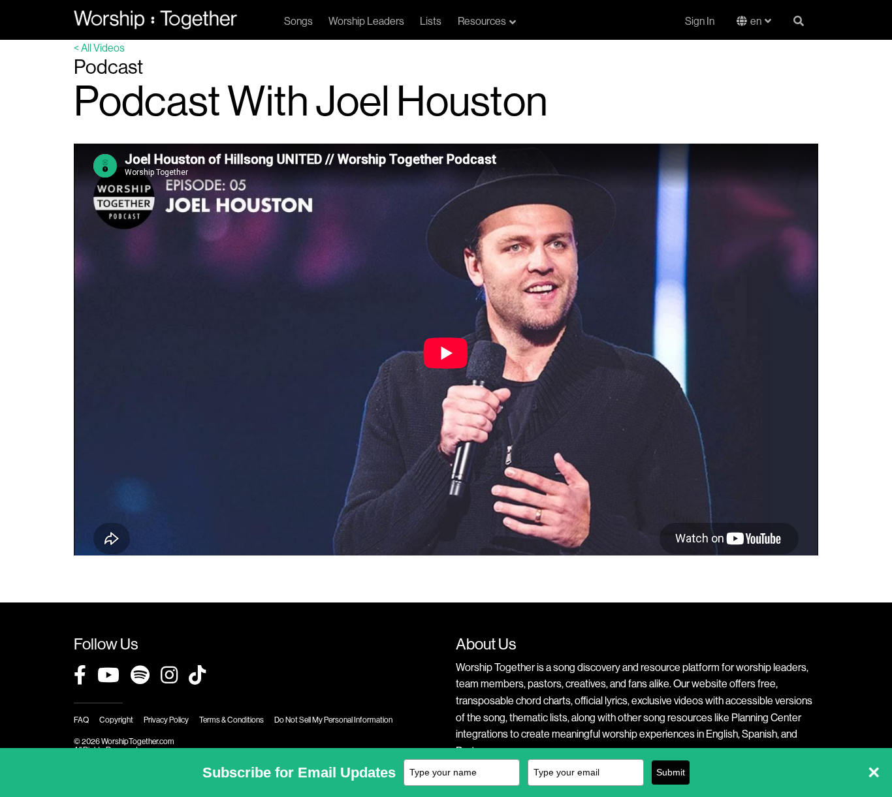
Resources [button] (482, 20)
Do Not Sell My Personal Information (333, 720)
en (755, 20)
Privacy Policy (166, 720)
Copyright (116, 720)
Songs (298, 20)
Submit (670, 772)
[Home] (155, 19)
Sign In (699, 20)
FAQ (81, 720)
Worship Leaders (366, 20)
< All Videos (99, 47)
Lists (430, 20)
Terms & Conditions (231, 720)
